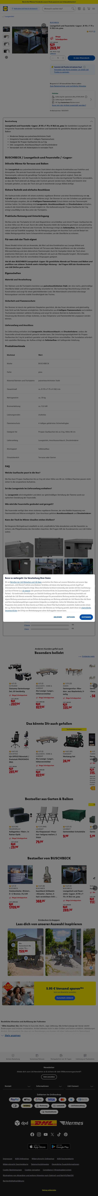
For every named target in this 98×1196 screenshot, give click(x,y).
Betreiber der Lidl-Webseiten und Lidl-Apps (26, 582)
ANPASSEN (71, 617)
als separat (26, 591)
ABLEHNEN (58, 617)
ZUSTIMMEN (86, 617)
